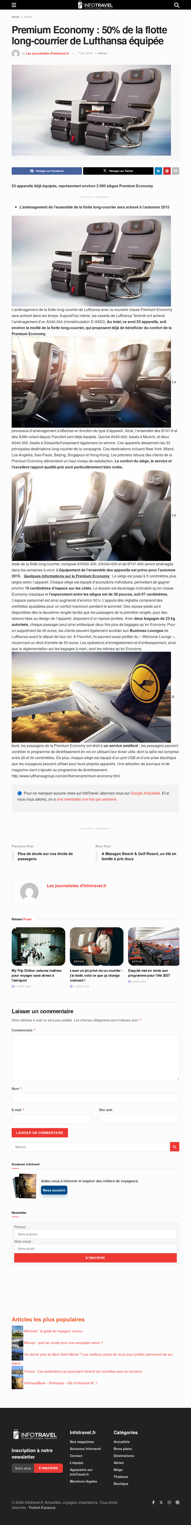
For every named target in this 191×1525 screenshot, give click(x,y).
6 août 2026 (138, 981)
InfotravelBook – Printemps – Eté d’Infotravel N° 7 (60, 1382)
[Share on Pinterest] (167, 171)
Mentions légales (83, 1481)
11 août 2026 (80, 986)
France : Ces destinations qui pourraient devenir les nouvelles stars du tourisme (83, 1371)
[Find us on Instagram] (169, 1502)
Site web (106, 1109)
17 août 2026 (22, 986)
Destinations (124, 1455)
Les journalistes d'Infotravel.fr (47, 53)
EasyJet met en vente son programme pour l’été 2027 (149, 973)
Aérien (28, 17)
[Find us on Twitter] (161, 1502)
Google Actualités (145, 793)
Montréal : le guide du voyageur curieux (53, 1331)
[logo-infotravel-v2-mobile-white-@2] (35, 1434)
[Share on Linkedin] (158, 171)
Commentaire (24, 1030)
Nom (17, 1088)
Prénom (20, 1227)
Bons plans (123, 1448)
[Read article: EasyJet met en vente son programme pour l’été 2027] (155, 946)
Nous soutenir (54, 1190)
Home (15, 17)
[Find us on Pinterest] (177, 1502)
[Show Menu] (14, 5)
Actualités (122, 1441)
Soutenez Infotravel (85, 1448)
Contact (76, 1455)
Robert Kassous (42, 1507)
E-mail (18, 1109)
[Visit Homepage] (95, 4)
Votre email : (23, 1241)
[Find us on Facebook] (153, 1502)
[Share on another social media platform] (175, 171)
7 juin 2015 (85, 53)
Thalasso (121, 1476)
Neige (118, 1469)
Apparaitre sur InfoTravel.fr (81, 1472)
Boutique (121, 1483)
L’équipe (76, 1462)
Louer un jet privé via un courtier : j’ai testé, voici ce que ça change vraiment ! (96, 975)
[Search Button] (176, 5)
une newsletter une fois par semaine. (87, 799)
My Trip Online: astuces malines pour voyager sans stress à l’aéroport (36, 975)
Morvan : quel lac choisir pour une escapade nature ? (63, 1342)
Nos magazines (82, 1441)
